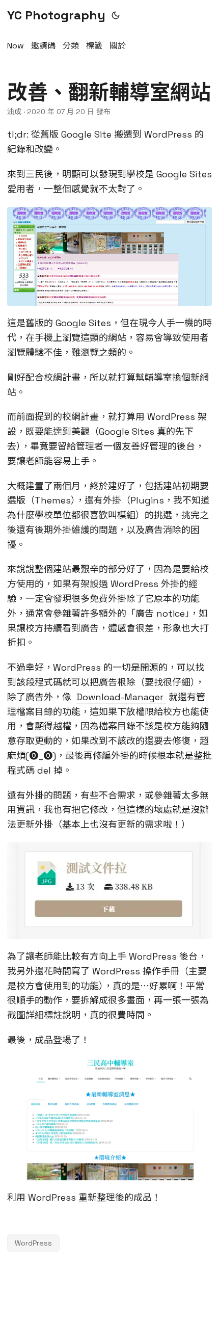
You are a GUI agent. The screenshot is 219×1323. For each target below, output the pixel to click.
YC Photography (56, 15)
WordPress (33, 1243)
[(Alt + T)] (116, 15)
